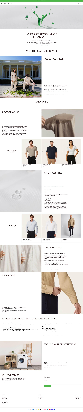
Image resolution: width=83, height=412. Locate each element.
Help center (3, 397)
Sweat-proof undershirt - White (67, 164)
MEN (8, 3)
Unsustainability (41, 397)
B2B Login (3, 403)
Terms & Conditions (78, 397)
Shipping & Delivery (5, 398)
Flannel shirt (64, 239)
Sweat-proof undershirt (27, 164)
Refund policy (77, 398)
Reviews (40, 398)
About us (40, 394)
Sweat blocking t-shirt (46, 164)
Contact (3, 394)
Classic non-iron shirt (26, 239)
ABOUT (14, 3)
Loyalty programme (5, 402)
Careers (76, 394)
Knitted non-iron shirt (46, 239)
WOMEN (11, 3)
